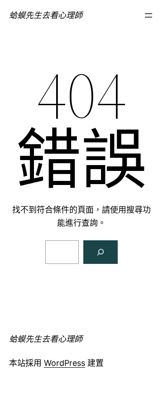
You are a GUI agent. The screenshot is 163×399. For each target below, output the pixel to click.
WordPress (64, 363)
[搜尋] (100, 252)
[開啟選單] (148, 15)
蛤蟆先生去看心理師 (45, 15)
